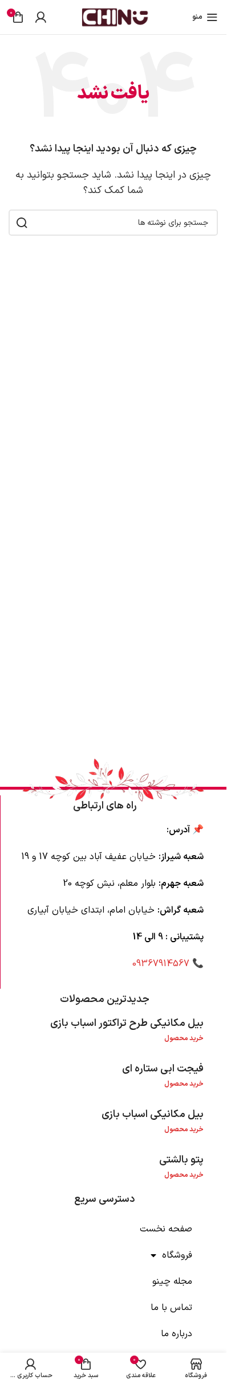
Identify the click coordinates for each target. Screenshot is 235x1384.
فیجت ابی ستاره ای (163, 1069)
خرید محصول (184, 1038)
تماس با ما (171, 1308)
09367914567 (160, 964)
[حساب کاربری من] (40, 17)
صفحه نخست (166, 1229)
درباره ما (176, 1334)
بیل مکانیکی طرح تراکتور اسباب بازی (127, 1023)
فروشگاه (177, 1255)
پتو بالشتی (181, 1160)
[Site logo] (113, 16)
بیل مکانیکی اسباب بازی (153, 1114)
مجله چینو (172, 1281)
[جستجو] (22, 223)
